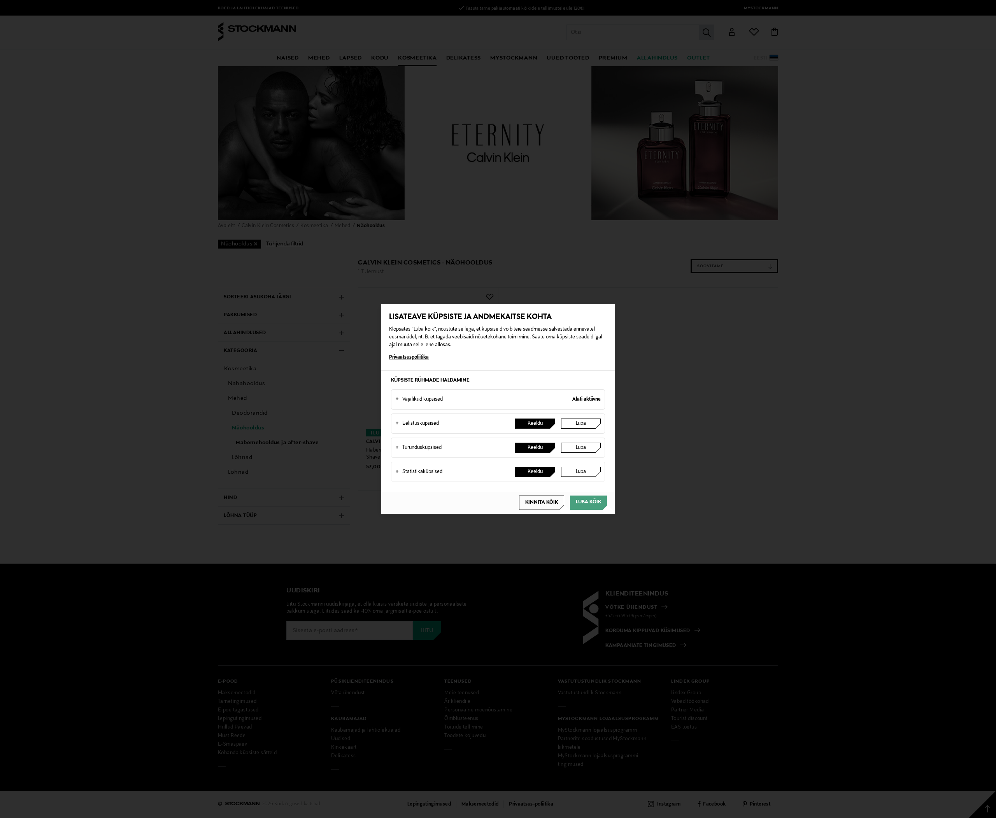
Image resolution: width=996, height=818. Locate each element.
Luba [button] (581, 423)
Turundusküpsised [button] (418, 447)
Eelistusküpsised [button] (417, 423)
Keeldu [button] (535, 423)
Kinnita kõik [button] (541, 502)
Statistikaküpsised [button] (418, 471)
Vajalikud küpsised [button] (419, 399)
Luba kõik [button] (588, 502)
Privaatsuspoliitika (409, 357)
